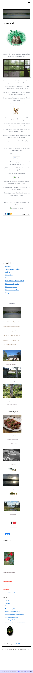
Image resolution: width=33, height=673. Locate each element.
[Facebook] (5, 214)
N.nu (19, 671)
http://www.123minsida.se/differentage (15, 622)
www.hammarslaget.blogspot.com (14, 614)
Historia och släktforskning (12, 611)
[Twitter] (7, 214)
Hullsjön (7, 603)
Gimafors (7, 600)
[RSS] (11, 214)
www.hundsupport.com (11, 617)
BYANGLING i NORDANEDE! (14, 281)
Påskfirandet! (8, 278)
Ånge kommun (9, 606)
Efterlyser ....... (9, 293)
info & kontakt (27, 671)
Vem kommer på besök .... (12, 269)
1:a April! (8, 266)
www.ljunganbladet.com (11, 620)
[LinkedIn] (9, 214)
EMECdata (19, 644)
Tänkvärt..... (8, 272)
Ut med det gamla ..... (11, 287)
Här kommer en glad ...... (12, 290)
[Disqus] (17, 239)
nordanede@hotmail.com (10, 593)
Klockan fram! (9, 275)
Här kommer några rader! (12, 284)
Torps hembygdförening (11, 609)
